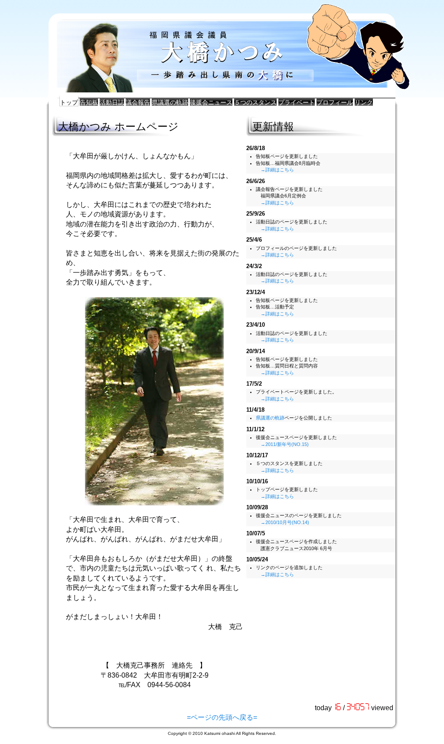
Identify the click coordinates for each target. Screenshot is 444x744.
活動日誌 (112, 102)
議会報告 (138, 102)
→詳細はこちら (277, 169)
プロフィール (335, 102)
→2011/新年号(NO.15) (285, 444)
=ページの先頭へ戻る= (222, 717)
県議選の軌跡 (170, 102)
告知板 (89, 102)
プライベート (296, 102)
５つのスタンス (255, 102)
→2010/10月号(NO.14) (285, 522)
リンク (364, 102)
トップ (69, 102)
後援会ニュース (211, 102)
